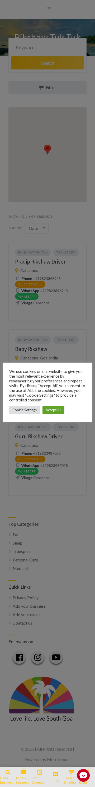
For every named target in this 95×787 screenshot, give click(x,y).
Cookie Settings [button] (24, 410)
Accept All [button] (53, 410)
